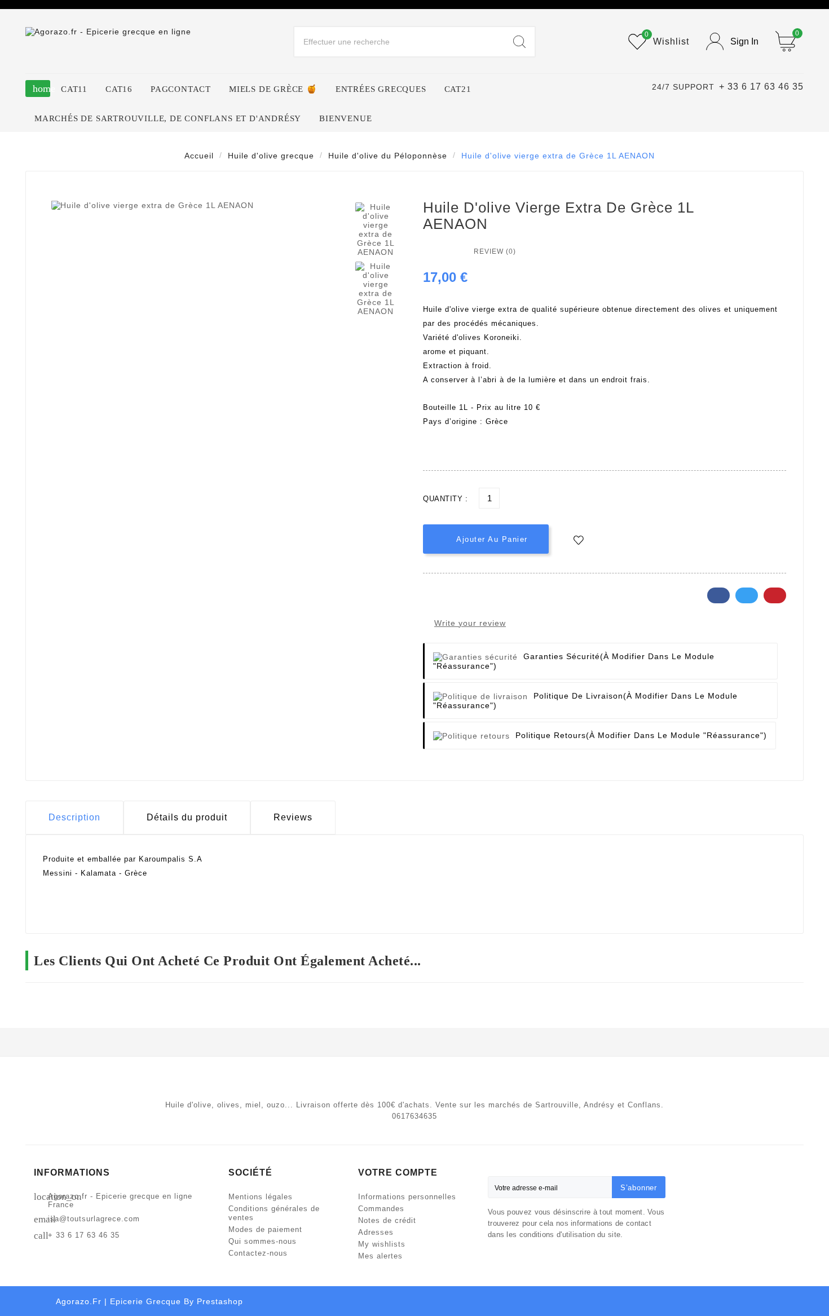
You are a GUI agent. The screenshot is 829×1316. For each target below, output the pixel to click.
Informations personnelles (407, 1197)
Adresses (376, 1232)
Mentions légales (260, 1197)
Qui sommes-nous (262, 1241)
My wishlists (381, 1244)
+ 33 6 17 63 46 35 (84, 1235)
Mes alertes (380, 1256)
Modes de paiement (265, 1229)
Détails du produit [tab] (187, 817)
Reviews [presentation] (293, 817)
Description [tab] (74, 817)
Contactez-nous (258, 1253)
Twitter (746, 595)
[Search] (519, 42)
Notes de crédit (387, 1220)
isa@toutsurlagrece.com (94, 1219)
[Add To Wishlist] (578, 540)
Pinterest (775, 595)
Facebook (718, 595)
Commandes (381, 1208)
